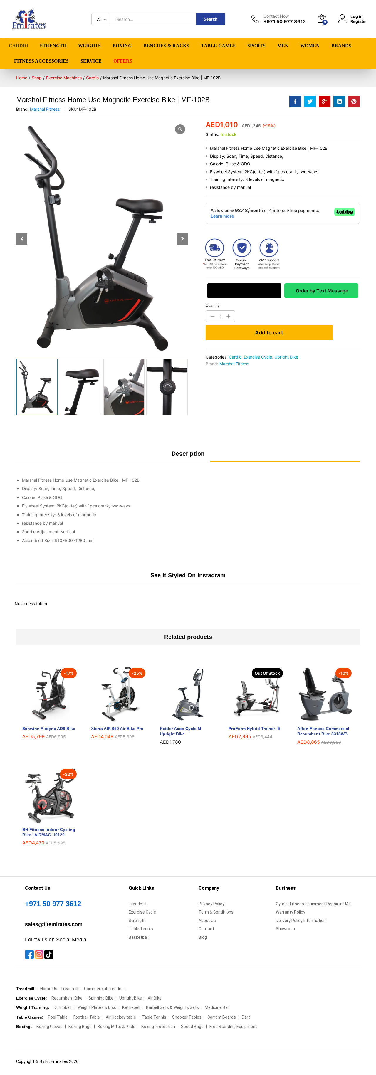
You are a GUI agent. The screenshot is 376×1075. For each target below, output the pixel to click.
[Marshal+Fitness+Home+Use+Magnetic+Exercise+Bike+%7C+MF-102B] (310, 101)
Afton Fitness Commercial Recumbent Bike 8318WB (323, 731)
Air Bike (155, 998)
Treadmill (137, 903)
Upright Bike (286, 356)
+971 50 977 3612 (53, 904)
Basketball (139, 937)
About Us (207, 920)
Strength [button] (53, 45)
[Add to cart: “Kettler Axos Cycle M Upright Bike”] (181, 719)
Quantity (213, 305)
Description (188, 454)
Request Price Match (244, 291)
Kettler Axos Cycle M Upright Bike (180, 731)
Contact (206, 928)
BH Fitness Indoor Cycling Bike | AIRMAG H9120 (48, 832)
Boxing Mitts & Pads (116, 1026)
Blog (203, 937)
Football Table (86, 1017)
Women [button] (310, 45)
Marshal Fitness (45, 109)
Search (211, 18)
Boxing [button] (122, 45)
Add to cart (269, 332)
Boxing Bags (80, 1026)
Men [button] (282, 45)
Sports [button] (256, 45)
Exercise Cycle (258, 356)
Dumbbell (62, 1007)
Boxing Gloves (49, 1026)
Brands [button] (341, 45)
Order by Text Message (321, 291)
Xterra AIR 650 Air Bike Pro (117, 728)
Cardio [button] (18, 45)
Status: (212, 134)
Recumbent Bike (67, 998)
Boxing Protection (158, 1026)
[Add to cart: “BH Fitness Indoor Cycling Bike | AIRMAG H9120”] (44, 820)
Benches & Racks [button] (166, 45)
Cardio (235, 356)
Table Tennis (141, 928)
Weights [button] (89, 45)
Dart (246, 1017)
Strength (137, 920)
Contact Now (276, 16)
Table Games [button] (218, 45)
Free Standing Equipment (233, 1026)
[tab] (188, 456)
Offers (122, 61)
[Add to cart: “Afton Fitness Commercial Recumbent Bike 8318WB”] (319, 719)
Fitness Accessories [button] (41, 61)
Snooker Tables (187, 1017)
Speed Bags (192, 1026)
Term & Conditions (216, 912)
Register (358, 21)
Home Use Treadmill (59, 988)
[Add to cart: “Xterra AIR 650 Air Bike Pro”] (113, 719)
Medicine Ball (217, 1007)
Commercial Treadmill (104, 988)
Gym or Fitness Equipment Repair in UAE (313, 903)
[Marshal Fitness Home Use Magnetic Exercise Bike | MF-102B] (295, 101)
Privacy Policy (211, 903)
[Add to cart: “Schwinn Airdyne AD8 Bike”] (44, 719)
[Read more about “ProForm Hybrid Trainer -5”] (250, 719)
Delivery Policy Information (301, 920)
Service (91, 61)
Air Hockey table (121, 1017)
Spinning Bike (100, 998)
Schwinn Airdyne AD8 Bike (48, 728)
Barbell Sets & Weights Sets (172, 1007)
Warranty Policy (290, 912)
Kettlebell (131, 1007)
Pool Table (58, 1017)
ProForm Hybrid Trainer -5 (254, 728)
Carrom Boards (221, 1017)
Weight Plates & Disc (96, 1007)
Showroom (286, 928)
